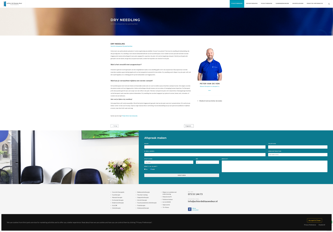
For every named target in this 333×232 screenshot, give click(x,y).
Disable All (322, 225)
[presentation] (224, 65)
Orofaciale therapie (117, 200)
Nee (153, 169)
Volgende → (189, 126)
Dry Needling (118, 44)
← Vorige (114, 126)
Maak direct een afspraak (129, 116)
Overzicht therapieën (118, 192)
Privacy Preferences (310, 225)
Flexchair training (142, 195)
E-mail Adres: (149, 151)
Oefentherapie (116, 208)
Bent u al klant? (150, 166)
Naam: (146, 143)
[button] (210, 90)
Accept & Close (315, 220)
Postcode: (148, 159)
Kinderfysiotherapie (118, 202)
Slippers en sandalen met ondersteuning (170, 193)
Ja (146, 169)
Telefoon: (272, 143)
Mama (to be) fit (167, 196)
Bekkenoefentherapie (143, 192)
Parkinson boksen (168, 199)
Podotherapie (141, 205)
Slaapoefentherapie (143, 197)
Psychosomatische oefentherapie (147, 202)
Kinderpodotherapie (143, 208)
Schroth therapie (142, 200)
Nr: (197, 159)
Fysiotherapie (116, 195)
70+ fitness (166, 207)
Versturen (182, 175)
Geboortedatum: (274, 151)
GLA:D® (114, 205)
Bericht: (225, 159)
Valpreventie (166, 204)
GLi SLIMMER (167, 202)
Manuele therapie (117, 197)
